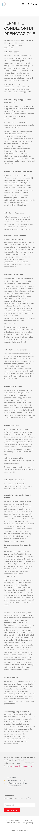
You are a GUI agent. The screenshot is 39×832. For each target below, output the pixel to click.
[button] (22, 4)
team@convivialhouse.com (20, 766)
